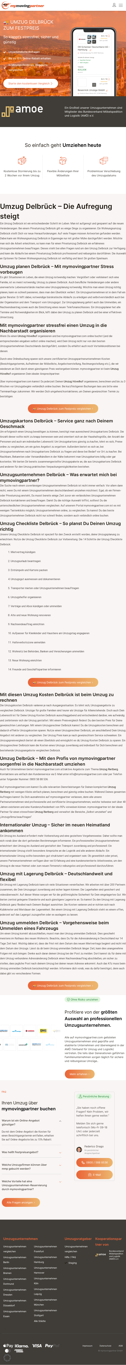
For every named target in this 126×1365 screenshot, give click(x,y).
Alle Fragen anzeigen (20, 1202)
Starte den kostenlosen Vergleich (29, 83)
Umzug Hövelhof (27, 336)
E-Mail (97, 1174)
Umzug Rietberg (108, 769)
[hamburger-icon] (120, 5)
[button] (7, 1358)
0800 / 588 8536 (97, 1162)
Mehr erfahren (78, 1074)
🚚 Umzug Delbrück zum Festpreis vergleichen (62, 408)
